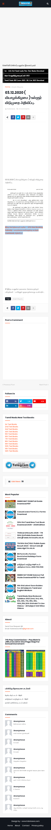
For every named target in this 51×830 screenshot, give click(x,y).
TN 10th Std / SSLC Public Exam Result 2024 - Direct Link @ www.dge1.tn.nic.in (31, 545)
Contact (26, 825)
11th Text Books (11, 448)
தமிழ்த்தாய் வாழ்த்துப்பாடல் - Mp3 (16, 699)
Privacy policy (37, 825)
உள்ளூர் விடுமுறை (17, 87)
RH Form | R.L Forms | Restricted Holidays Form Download (29, 556)
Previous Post (9, 384)
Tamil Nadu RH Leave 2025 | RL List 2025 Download (24, 80)
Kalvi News (16, 481)
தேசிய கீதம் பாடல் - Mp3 (13, 695)
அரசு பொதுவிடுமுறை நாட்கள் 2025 (17, 76)
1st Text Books (11, 424)
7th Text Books (11, 439)
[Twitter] (18, 117)
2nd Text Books (11, 426)
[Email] (28, 117)
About (17, 825)
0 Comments (24, 109)
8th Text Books (11, 441)
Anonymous (19, 721)
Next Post (43, 384)
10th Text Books (11, 446)
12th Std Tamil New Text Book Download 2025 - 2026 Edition (31, 523)
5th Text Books (11, 434)
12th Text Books (11, 451)
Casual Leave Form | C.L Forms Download (31, 513)
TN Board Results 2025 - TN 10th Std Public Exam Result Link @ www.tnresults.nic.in (30, 535)
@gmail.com (28, 628)
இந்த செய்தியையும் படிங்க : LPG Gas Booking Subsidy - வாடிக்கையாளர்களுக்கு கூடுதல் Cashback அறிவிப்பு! (24, 230)
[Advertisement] (25, 36)
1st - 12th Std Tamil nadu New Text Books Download (24, 71)
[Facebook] (13, 117)
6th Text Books (11, 436)
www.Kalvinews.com (31, 821)
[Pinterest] (23, 117)
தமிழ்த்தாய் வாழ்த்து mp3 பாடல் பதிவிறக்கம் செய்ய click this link (30, 565)
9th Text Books (11, 444)
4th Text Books (11, 431)
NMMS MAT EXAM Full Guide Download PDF (29, 502)
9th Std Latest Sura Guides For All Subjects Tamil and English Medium (30, 588)
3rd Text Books (11, 429)
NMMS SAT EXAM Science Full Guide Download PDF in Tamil (30, 576)
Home (7, 87)
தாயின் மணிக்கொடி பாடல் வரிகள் (16, 703)
